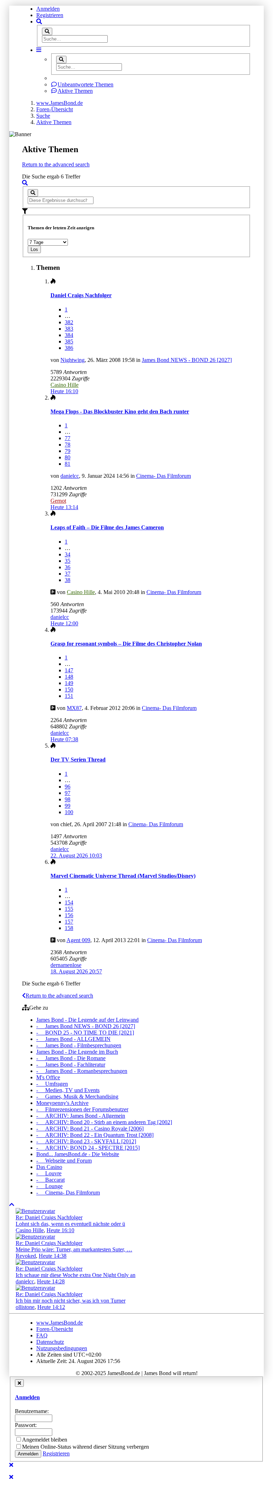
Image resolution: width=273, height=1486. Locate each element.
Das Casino (49, 1167)
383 (69, 329)
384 (69, 335)
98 (67, 799)
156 (69, 915)
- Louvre (48, 1173)
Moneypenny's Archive (62, 1103)
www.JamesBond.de (59, 1323)
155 (69, 909)
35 (67, 561)
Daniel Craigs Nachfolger (81, 295)
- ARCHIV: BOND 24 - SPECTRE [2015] (88, 1148)
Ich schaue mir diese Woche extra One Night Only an (75, 1275)
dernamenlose (65, 965)
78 (67, 445)
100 (69, 812)
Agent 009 (78, 940)
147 (69, 670)
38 (67, 580)
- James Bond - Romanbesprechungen (81, 1071)
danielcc (69, 476)
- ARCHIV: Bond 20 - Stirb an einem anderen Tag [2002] (104, 1122)
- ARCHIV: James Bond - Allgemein (80, 1116)
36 (67, 567)
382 (69, 322)
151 (69, 696)
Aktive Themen (75, 91)
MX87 (74, 708)
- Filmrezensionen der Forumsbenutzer (82, 1109)
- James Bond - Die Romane (71, 1058)
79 (67, 451)
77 (67, 438)
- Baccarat (50, 1180)
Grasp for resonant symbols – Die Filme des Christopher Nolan (126, 644)
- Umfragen (52, 1084)
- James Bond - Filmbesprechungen (78, 1045)
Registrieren (49, 15)
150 (69, 689)
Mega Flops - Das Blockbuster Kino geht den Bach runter (119, 411)
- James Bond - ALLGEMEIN (73, 1039)
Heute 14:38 (52, 1256)
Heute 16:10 (60, 1230)
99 (67, 806)
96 (67, 787)
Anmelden (48, 9)
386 (69, 348)
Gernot (58, 501)
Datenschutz (50, 1342)
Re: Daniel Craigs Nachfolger (49, 1217)
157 (69, 922)
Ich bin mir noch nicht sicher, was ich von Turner (70, 1301)
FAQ (42, 1335)
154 (69, 902)
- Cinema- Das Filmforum (68, 1193)
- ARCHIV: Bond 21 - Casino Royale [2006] (90, 1129)
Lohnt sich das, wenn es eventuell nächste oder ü (70, 1224)
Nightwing (72, 360)
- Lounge (49, 1186)
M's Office (48, 1077)
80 (67, 457)
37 (67, 574)
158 (69, 928)
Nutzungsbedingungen (61, 1348)
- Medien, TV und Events (68, 1090)
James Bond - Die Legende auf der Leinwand (87, 1020)
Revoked (26, 1256)
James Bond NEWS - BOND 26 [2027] (187, 360)
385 (69, 341)
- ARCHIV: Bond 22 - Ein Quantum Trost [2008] (95, 1135)
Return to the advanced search (56, 164)
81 (67, 464)
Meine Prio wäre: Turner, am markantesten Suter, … (74, 1249)
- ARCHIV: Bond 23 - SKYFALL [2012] (86, 1141)
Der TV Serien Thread (78, 760)
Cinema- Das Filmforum (163, 476)
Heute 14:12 (51, 1307)
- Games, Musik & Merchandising (77, 1097)
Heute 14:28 (51, 1281)
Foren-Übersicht (54, 1329)
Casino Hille (64, 385)
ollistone (25, 1307)
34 (67, 554)
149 (69, 683)
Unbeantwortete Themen (85, 84)
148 (69, 677)
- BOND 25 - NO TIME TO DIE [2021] (85, 1033)
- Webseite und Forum (64, 1161)
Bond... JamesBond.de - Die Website (77, 1154)
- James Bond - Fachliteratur (70, 1065)
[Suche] (47, 31)
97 (67, 793)
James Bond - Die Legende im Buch (77, 1052)
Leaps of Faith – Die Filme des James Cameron (107, 527)
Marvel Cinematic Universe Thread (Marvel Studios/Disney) (123, 876)
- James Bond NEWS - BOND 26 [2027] (85, 1026)
